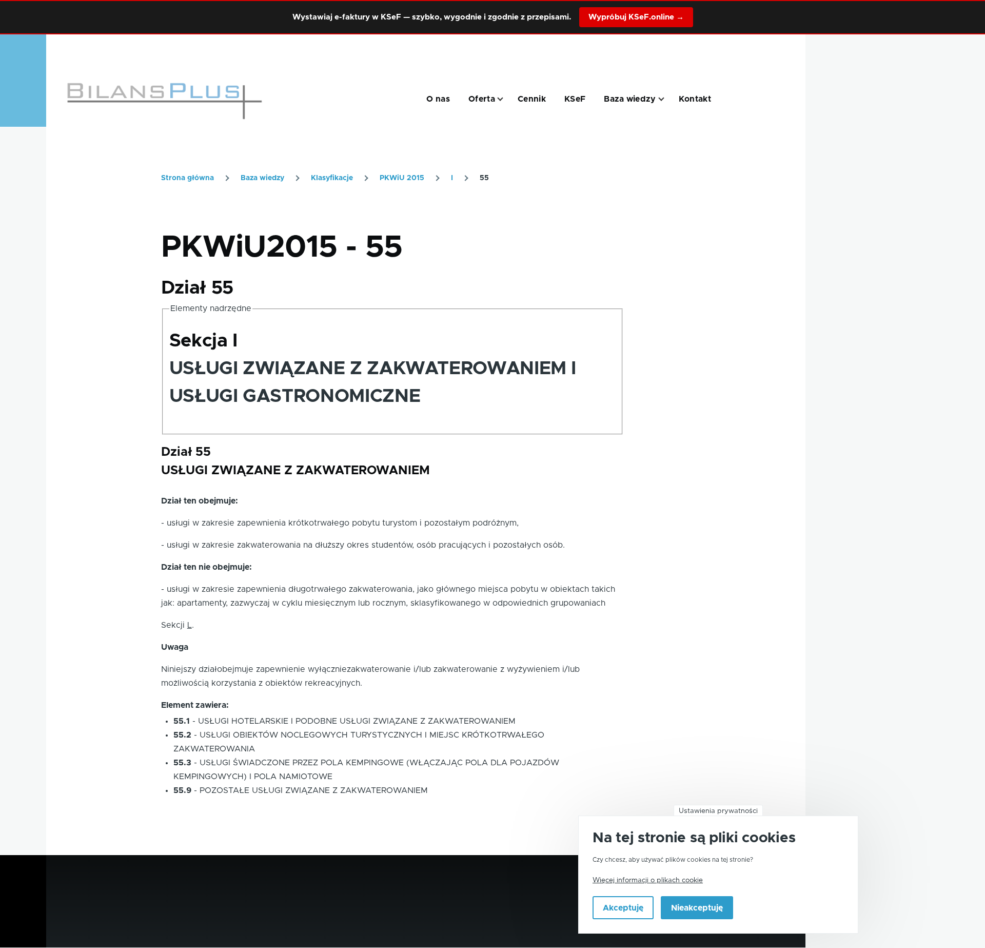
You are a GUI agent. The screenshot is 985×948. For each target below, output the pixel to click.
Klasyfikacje (332, 178)
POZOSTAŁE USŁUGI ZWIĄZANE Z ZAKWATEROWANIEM (314, 790)
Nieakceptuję (697, 908)
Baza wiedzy (262, 178)
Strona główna (187, 178)
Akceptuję (623, 908)
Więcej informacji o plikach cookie (648, 880)
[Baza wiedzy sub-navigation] (667, 99)
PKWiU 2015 (402, 178)
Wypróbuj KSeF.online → (636, 17)
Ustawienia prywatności (718, 811)
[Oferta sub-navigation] (506, 99)
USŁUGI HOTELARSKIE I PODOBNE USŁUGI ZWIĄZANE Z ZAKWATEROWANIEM (357, 721)
